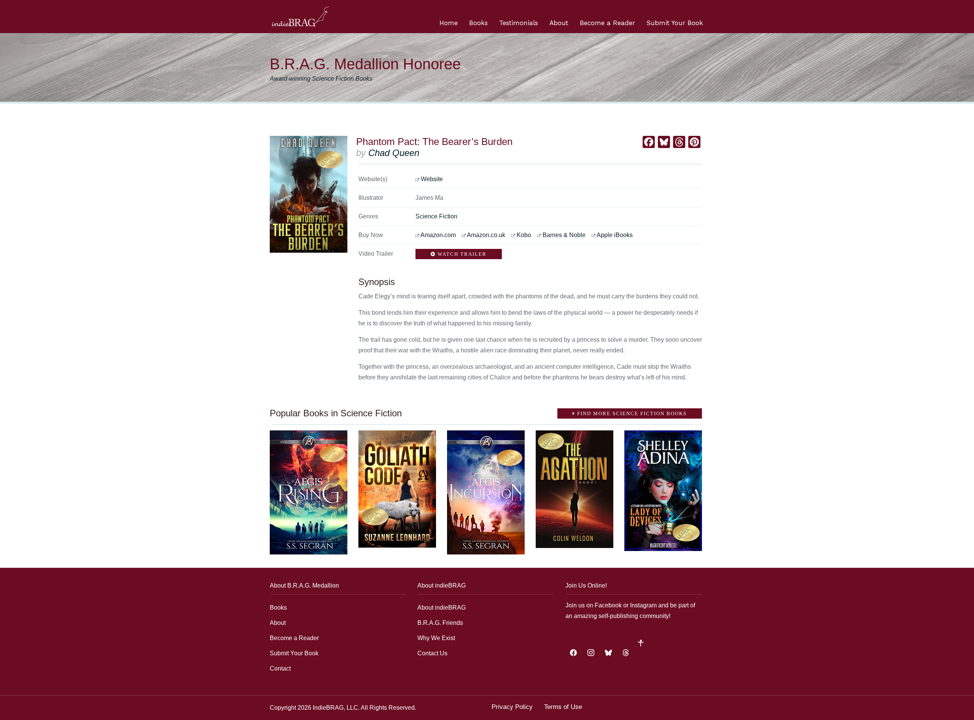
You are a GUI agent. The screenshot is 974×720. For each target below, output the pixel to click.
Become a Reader (607, 23)
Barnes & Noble (564, 235)
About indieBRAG (441, 607)
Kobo (524, 235)
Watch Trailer (461, 254)
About (558, 23)
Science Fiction (436, 216)
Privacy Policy (512, 706)
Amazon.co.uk (486, 235)
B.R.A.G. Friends (440, 623)
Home (448, 23)
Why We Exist (436, 638)
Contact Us (432, 653)
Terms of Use (563, 706)
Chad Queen (393, 153)
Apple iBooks (615, 235)
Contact (280, 668)
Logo (300, 16)
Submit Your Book (674, 23)
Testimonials (518, 23)
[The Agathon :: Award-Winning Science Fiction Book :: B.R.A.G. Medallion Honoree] (574, 489)
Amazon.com (438, 235)
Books (478, 23)
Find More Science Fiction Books (631, 413)
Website (432, 179)
